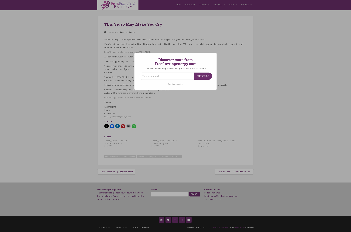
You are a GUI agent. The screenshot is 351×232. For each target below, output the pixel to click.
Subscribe (203, 76)
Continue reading (175, 84)
